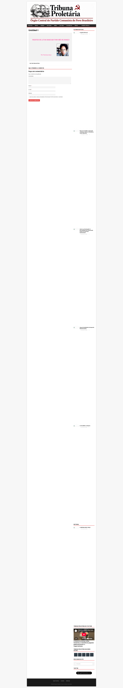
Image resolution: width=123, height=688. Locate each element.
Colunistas (69, 25)
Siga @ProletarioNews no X (85, 673)
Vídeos (76, 25)
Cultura (61, 25)
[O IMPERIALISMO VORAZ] (76, 621)
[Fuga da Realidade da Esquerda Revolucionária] (76, 421)
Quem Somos (56, 680)
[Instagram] (91, 654)
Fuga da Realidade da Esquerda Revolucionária (87, 328)
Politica (30, 25)
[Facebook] (76, 654)
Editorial (49, 25)
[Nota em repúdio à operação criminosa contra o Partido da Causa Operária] (76, 225)
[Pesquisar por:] (84, 664)
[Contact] (87, 654)
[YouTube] (84, 654)
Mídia (55, 25)
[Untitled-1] (50, 60)
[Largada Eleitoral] (76, 127)
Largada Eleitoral (84, 32)
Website (30, 93)
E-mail (30, 89)
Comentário (31, 76)
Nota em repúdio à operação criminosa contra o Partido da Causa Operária (86, 132)
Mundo (42, 25)
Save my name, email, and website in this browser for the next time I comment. (46, 96)
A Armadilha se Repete (85, 425)
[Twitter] (79, 654)
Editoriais (68, 680)
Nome (30, 85)
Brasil (36, 25)
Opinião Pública (85, 25)
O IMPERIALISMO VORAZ (85, 527)
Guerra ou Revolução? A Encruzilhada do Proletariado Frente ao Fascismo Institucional (86, 230)
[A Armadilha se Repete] (76, 520)
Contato (62, 680)
